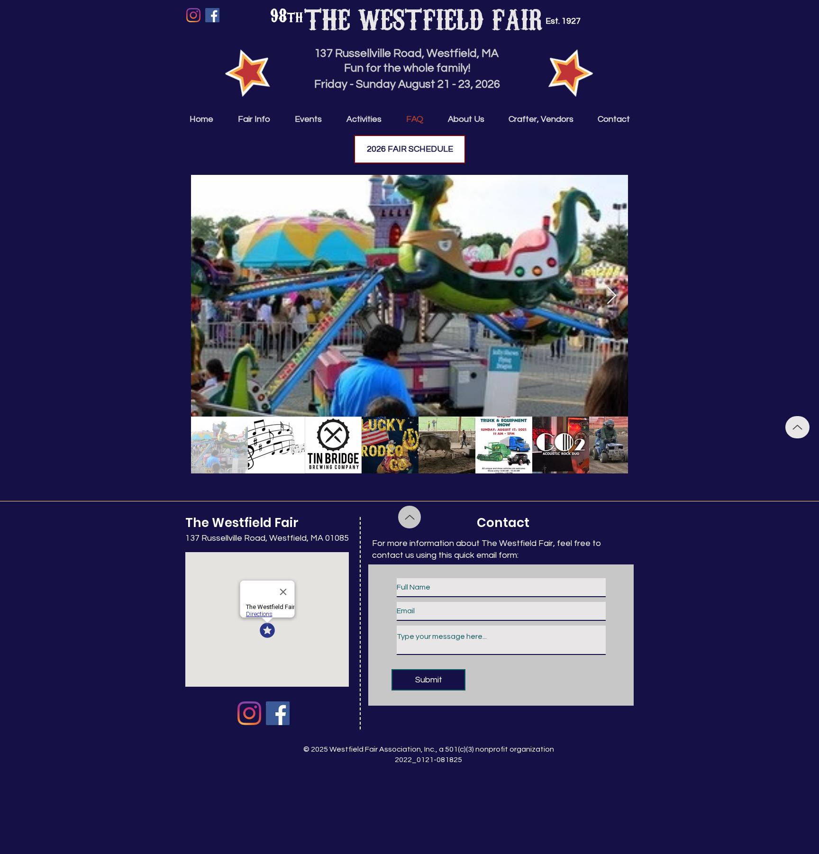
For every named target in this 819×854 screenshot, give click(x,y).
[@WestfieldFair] (212, 15)
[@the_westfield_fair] (193, 15)
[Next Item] (611, 296)
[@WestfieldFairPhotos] (249, 713)
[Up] (797, 427)
